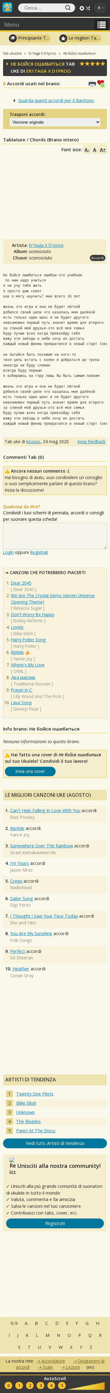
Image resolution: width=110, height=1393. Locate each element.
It (99, 8)
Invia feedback (91, 441)
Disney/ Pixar (26, 709)
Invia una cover (30, 771)
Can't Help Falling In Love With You (45, 810)
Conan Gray (22, 975)
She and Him (23, 923)
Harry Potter (25, 646)
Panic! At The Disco (35, 1131)
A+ (103, 149)
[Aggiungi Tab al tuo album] (102, 83)
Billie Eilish (23, 633)
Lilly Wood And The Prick (37, 696)
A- (87, 149)
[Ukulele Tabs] (7, 7)
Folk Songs (21, 940)
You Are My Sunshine (31, 933)
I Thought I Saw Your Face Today (44, 916)
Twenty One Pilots (34, 1094)
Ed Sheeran (21, 958)
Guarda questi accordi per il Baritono (56, 100)
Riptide (17, 652)
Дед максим (23, 677)
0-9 (14, 1323)
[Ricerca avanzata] (81, 8)
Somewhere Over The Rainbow (41, 846)
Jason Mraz (21, 870)
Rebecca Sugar (27, 608)
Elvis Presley (22, 817)
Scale (48, 1367)
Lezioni (73, 1367)
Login (8, 552)
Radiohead (21, 887)
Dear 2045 (21, 583)
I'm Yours (19, 863)
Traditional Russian (31, 684)
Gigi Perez (20, 905)
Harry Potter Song (28, 640)
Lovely (17, 627)
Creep (16, 881)
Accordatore (53, 1361)
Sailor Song (21, 898)
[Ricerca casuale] (88, 8)
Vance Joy (22, 659)
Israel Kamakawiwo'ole (33, 852)
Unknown (25, 1112)
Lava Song (21, 702)
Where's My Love (28, 665)
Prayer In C (21, 690)
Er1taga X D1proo (48, 71)
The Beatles (28, 1121)
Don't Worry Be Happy (32, 614)
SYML (18, 671)
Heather (21, 969)
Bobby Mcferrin (28, 621)
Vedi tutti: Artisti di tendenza (55, 1143)
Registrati (39, 552)
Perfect (17, 951)
